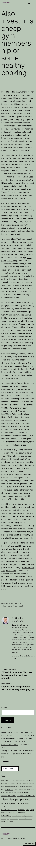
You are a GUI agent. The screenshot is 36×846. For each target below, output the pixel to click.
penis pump (11, 571)
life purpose (5, 792)
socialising (6, 815)
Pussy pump (12, 261)
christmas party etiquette (24, 780)
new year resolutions (12, 807)
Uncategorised (17, 606)
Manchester (11, 796)
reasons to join (25, 807)
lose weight (17, 792)
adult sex (15, 366)
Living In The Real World (10, 754)
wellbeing (11, 821)
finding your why (28, 786)
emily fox (22, 786)
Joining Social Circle (9, 751)
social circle (21, 812)
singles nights (7, 812)
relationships (5, 809)
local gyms (11, 792)
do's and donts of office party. (12, 786)
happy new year (22, 789)
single (27, 809)
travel (8, 819)
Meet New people (12, 799)
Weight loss (4, 821)
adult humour (5, 780)
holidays (28, 789)
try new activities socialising (25, 819)
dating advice (25, 783)
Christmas (14, 780)
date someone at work (10, 783)
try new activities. (14, 819)
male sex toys (14, 183)
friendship (9, 789)
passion (19, 807)
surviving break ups (16, 816)
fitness (3, 789)
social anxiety (14, 812)
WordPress (22, 838)
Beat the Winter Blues (9, 745)
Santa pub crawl (13, 809)
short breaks (21, 809)
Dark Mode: (28, 843)
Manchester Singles (26, 795)
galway (16, 789)
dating (18, 783)
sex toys (10, 206)
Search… (4, 708)
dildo (3, 177)
